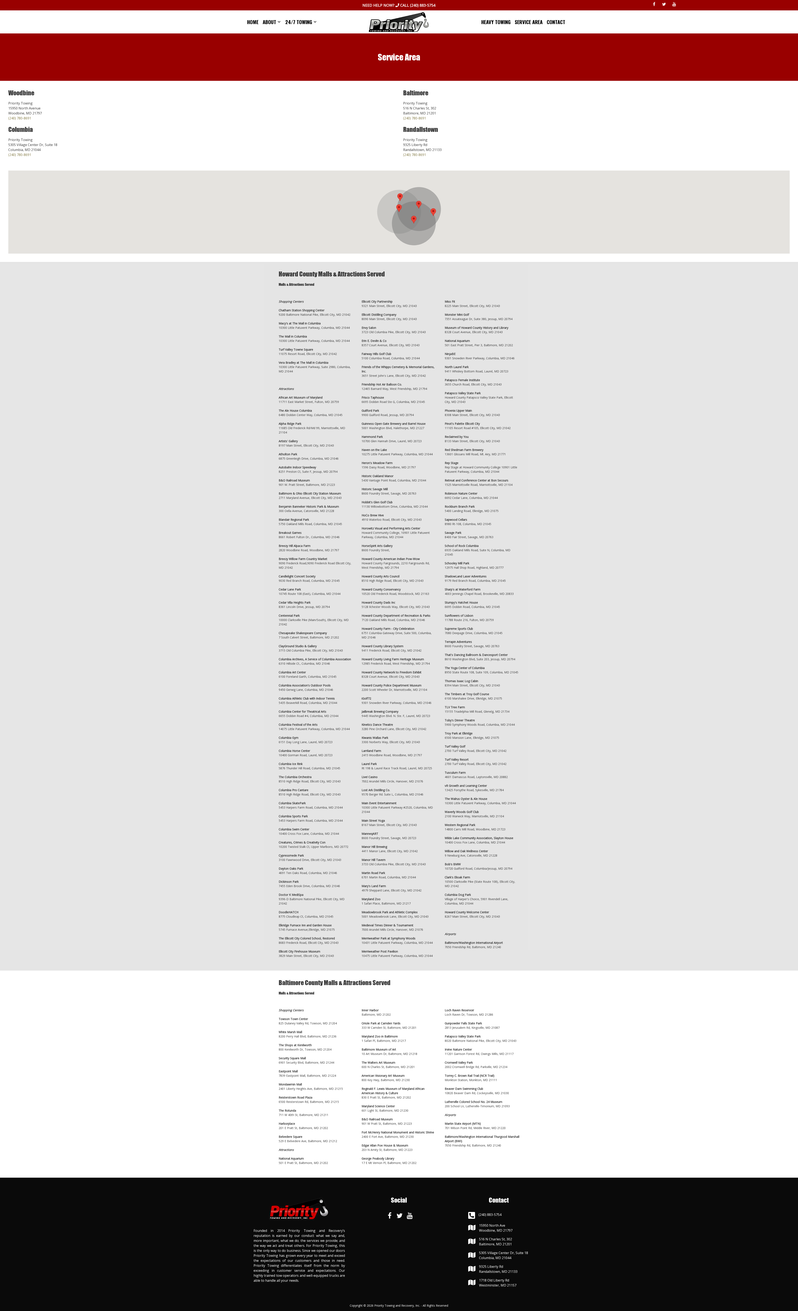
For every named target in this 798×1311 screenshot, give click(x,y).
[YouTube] (674, 4)
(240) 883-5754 (422, 5)
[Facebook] (654, 4)
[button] (399, 208)
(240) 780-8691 (19, 118)
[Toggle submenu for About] (279, 22)
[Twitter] (664, 4)
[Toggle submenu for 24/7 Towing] (315, 22)
